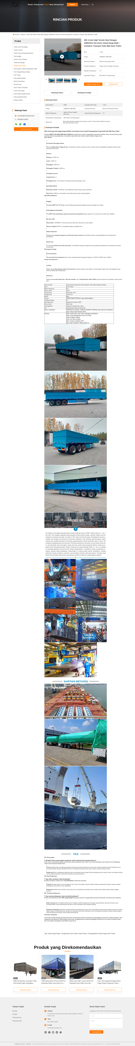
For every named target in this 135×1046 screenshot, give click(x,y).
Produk (46, 4)
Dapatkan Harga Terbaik (93, 84)
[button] (15, 971)
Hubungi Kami (59, 4)
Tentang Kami (38, 4)
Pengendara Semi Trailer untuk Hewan (74, 933)
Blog (51, 4)
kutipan (72, 4)
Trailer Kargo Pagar (53, 933)
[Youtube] (57, 1033)
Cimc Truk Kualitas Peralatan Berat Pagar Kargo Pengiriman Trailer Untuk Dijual (109, 982)
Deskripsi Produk (84, 93)
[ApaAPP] (20, 124)
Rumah (30, 4)
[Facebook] (49, 1033)
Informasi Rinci (57, 93)
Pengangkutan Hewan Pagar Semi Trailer (101, 933)
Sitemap (28, 1044)
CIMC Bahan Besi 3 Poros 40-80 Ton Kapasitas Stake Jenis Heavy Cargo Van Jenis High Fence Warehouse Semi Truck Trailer (53, 982)
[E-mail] (24, 124)
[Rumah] (14, 4)
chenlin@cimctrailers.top (55, 1028)
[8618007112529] (60, 1033)
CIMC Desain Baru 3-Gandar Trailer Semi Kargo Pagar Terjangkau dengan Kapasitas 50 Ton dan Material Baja (25, 982)
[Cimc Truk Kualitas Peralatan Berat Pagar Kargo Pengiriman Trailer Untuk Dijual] (110, 967)
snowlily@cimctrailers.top (26, 116)
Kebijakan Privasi (20, 1044)
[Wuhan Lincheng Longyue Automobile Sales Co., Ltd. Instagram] (53, 1033)
